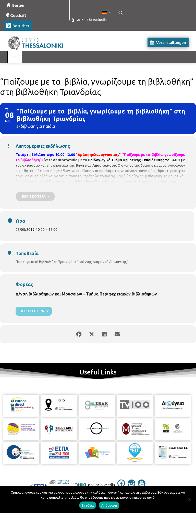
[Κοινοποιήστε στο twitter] (91, 334)
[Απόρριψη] (189, 499)
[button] (120, 13)
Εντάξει (88, 505)
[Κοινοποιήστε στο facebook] (78, 334)
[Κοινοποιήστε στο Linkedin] (104, 334)
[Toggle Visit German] (14, 57)
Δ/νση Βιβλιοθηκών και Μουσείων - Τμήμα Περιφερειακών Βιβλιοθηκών (86, 294)
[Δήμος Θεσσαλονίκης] (38, 42)
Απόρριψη (109, 505)
